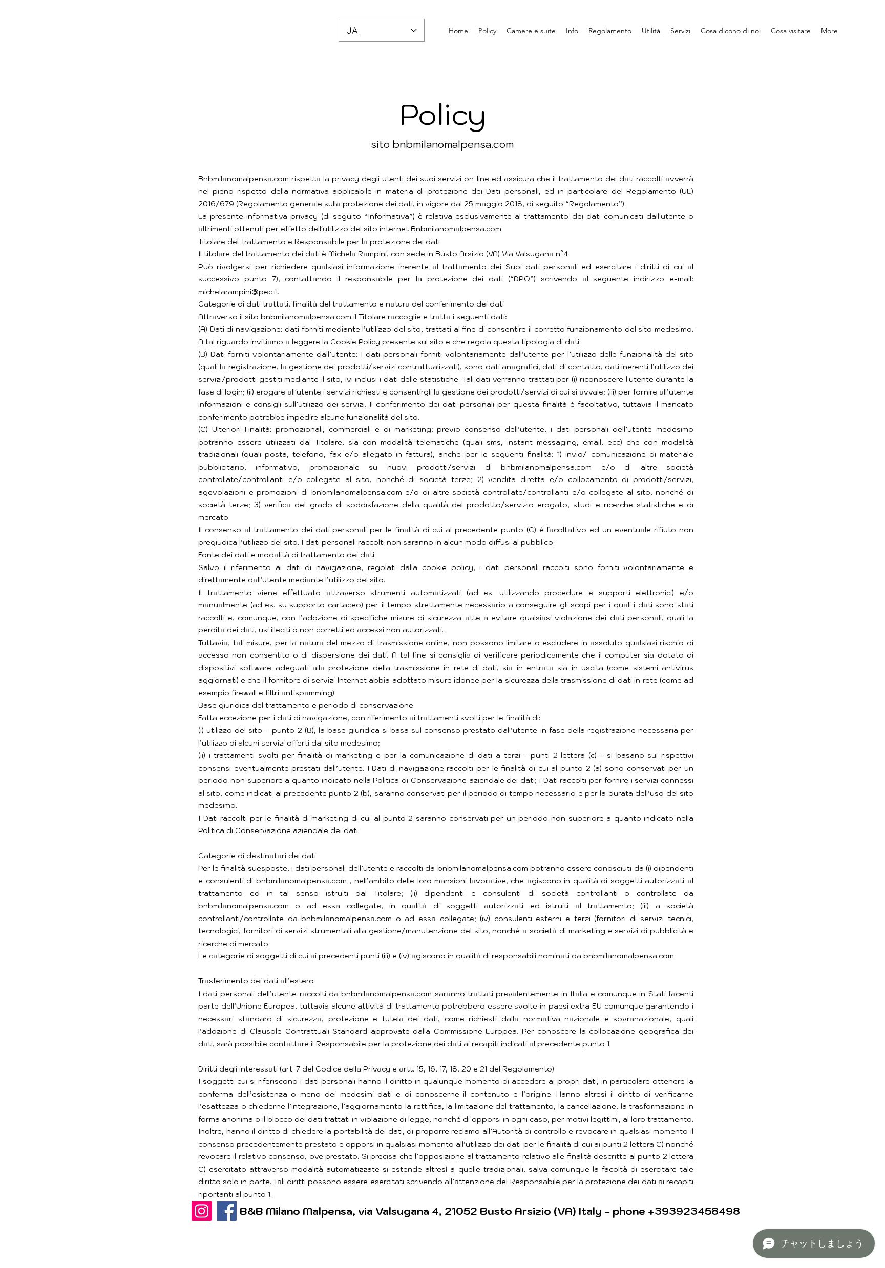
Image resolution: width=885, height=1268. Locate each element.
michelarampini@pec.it (238, 291)
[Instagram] (202, 1211)
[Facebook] (227, 1211)
